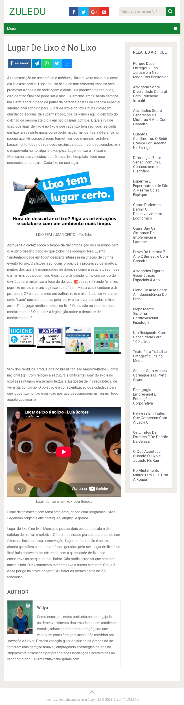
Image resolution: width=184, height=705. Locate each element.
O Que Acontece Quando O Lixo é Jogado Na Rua (147, 456)
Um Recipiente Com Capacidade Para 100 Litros (149, 337)
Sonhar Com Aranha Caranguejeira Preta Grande (150, 375)
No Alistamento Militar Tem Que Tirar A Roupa (150, 475)
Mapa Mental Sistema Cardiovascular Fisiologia (145, 316)
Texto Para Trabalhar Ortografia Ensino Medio (150, 356)
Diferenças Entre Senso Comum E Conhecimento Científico (147, 164)
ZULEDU (27, 12)
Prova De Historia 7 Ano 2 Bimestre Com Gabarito (150, 256)
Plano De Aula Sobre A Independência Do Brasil (150, 294)
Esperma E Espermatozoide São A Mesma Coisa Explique (150, 188)
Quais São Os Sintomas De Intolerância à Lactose (144, 235)
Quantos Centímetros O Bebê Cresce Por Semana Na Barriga (150, 141)
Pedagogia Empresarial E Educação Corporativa (144, 396)
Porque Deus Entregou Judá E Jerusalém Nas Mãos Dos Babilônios (151, 70)
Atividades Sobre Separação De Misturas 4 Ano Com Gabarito (150, 117)
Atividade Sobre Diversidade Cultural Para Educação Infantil (150, 94)
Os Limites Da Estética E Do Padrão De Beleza (150, 437)
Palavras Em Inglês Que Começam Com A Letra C (150, 417)
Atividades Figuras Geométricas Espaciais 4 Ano (148, 275)
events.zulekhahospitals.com (66, 699)
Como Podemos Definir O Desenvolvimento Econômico (147, 211)
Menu (11, 28)
